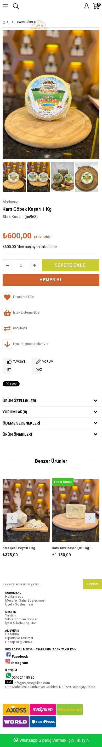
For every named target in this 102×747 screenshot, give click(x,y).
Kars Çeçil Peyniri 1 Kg (19, 548)
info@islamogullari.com (32, 683)
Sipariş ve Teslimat (19, 638)
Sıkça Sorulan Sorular (21, 619)
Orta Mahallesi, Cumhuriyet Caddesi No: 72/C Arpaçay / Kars (50, 687)
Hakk (9, 596)
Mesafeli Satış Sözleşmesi (25, 600)
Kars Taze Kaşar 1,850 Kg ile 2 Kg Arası (72, 548)
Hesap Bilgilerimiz (18, 642)
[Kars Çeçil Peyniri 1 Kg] (26, 510)
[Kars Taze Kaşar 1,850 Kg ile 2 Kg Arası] (75, 510)
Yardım (10, 615)
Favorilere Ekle (26, 517)
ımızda (18, 596)
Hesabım (12, 634)
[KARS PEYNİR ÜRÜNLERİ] (12, 22)
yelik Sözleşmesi (20, 604)
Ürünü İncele (35, 517)
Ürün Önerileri (17, 434)
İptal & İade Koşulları (21, 623)
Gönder (92, 584)
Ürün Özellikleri (19, 401)
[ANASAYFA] (7, 22)
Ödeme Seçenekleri (21, 423)
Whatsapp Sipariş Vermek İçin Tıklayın (54, 740)
